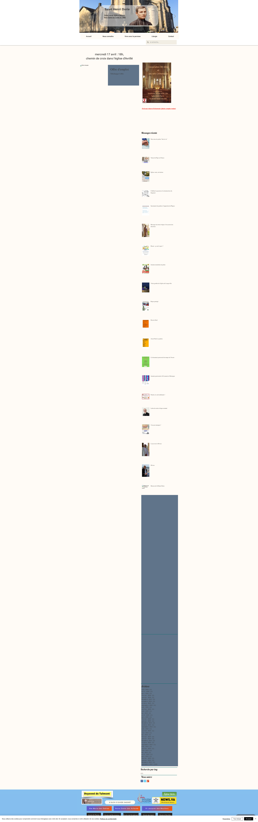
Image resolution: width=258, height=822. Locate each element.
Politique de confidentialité (108, 819)
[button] (132, 36)
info (142, 773)
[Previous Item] (83, 16)
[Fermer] (255, 818)
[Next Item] (175, 16)
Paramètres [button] (226, 819)
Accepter (248, 819)
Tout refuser (237, 819)
